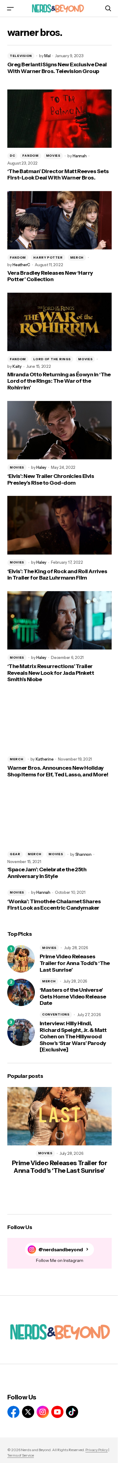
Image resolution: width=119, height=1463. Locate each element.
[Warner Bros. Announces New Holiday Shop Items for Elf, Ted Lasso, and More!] (59, 722)
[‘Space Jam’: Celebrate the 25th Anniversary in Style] (59, 817)
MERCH (77, 258)
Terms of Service (20, 1455)
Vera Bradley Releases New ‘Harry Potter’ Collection (50, 276)
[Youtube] (57, 1412)
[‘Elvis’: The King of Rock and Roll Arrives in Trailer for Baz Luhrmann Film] (59, 525)
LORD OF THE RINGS (52, 359)
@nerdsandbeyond (60, 1249)
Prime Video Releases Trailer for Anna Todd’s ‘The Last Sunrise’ (75, 963)
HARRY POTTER (48, 258)
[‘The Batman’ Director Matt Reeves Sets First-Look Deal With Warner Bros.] (59, 118)
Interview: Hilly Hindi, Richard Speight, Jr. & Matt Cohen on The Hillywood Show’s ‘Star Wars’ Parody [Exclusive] (73, 1036)
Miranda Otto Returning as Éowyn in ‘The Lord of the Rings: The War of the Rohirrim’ (59, 381)
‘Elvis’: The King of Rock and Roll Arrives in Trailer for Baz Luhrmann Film (57, 574)
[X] (28, 1412)
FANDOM (30, 156)
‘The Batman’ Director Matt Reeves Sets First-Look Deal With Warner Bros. (58, 174)
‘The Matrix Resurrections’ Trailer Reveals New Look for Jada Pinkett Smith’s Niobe (50, 673)
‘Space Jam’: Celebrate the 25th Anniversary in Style (46, 873)
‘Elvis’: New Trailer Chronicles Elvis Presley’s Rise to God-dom (50, 479)
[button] (10, 8)
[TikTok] (72, 1412)
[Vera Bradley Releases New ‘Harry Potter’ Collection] (59, 220)
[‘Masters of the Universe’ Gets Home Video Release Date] (21, 992)
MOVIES (53, 156)
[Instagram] (43, 1412)
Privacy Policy (96, 1449)
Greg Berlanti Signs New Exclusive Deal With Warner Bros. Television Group (56, 68)
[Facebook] (13, 1412)
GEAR (15, 854)
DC (12, 156)
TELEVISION (21, 56)
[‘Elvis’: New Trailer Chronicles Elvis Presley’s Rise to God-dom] (59, 430)
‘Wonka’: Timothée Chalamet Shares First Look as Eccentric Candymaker (54, 904)
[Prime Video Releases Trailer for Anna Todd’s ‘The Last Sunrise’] (21, 959)
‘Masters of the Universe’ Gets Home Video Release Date (73, 996)
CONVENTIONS (56, 1014)
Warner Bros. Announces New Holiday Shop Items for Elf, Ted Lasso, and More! (57, 771)
